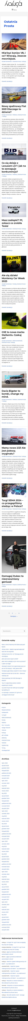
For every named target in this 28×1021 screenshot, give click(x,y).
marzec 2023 (5, 851)
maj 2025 (4, 785)
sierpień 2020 (5, 929)
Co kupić (4, 715)
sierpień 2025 (5, 778)
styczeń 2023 (5, 856)
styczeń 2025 (5, 796)
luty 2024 (4, 823)
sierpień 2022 (5, 869)
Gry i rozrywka (6, 725)
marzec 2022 (5, 881)
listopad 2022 (5, 861)
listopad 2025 (5, 770)
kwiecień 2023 (5, 849)
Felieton (15, 114)
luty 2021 (4, 914)
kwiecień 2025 (5, 788)
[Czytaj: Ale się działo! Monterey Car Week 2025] (14, 264)
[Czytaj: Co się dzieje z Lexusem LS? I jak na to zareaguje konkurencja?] (14, 151)
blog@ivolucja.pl (16, 1010)
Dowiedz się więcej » (7, 81)
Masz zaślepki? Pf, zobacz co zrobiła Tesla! (12, 223)
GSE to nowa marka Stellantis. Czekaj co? (13, 335)
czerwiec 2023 (5, 844)
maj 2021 (4, 907)
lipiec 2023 (5, 841)
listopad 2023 (5, 831)
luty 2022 (4, 884)
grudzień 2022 (5, 859)
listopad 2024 (5, 801)
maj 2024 (4, 816)
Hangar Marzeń (6, 727)
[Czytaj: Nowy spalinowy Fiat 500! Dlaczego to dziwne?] (14, 94)
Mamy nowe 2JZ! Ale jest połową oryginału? (14, 450)
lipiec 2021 (5, 902)
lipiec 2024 (5, 811)
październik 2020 (6, 924)
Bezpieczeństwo (6, 710)
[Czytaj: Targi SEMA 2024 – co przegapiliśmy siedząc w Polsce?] (14, 490)
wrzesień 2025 (6, 775)
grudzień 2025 (5, 768)
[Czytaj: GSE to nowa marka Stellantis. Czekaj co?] (14, 320)
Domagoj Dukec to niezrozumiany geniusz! (13, 579)
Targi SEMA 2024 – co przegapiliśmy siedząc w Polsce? (12, 503)
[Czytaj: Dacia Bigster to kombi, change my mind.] (14, 379)
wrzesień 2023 (6, 836)
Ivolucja (4, 732)
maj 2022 (4, 876)
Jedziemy (4, 737)
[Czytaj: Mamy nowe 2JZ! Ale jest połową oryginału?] (14, 436)
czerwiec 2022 (5, 874)
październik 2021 (6, 894)
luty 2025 (4, 793)
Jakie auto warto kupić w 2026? (10, 659)
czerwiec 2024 (5, 813)
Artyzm (15, 584)
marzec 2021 (5, 912)
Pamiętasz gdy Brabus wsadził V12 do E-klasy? (14, 671)
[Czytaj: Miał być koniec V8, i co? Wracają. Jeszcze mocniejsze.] (14, 41)
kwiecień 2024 (5, 818)
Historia (4, 730)
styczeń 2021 (5, 917)
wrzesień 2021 (6, 897)
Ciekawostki (5, 712)
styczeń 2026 (5, 765)
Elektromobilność (17, 340)
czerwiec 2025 (5, 783)
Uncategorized (6, 750)
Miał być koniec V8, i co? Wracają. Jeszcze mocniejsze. (14, 56)
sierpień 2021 (5, 899)
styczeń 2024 (5, 826)
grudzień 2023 (5, 828)
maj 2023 (4, 846)
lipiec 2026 (5, 763)
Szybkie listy (5, 745)
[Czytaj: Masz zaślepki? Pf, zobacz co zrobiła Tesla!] (14, 210)
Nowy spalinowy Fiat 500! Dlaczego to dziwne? (14, 109)
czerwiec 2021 (5, 904)
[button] (14, 9)
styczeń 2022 (5, 887)
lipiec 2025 (5, 780)
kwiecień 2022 (5, 879)
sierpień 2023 (5, 838)
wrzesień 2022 (6, 866)
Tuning (3, 748)
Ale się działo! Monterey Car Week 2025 (13, 278)
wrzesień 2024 (6, 806)
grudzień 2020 (5, 919)
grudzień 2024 (5, 798)
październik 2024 (6, 803)
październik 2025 (6, 773)
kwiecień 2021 (5, 909)
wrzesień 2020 (6, 927)
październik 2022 (6, 864)
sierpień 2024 (5, 808)
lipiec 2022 (5, 871)
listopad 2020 (5, 922)
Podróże (4, 742)
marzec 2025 (5, 790)
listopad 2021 (5, 892)
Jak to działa (5, 735)
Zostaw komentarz (7, 61)
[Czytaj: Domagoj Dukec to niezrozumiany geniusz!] (14, 554)
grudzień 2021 (5, 889)
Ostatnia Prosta (17, 61)
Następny (14, 616)
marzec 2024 (5, 821)
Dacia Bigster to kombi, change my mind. (13, 394)
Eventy (14, 284)
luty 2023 (4, 854)
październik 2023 (6, 833)
